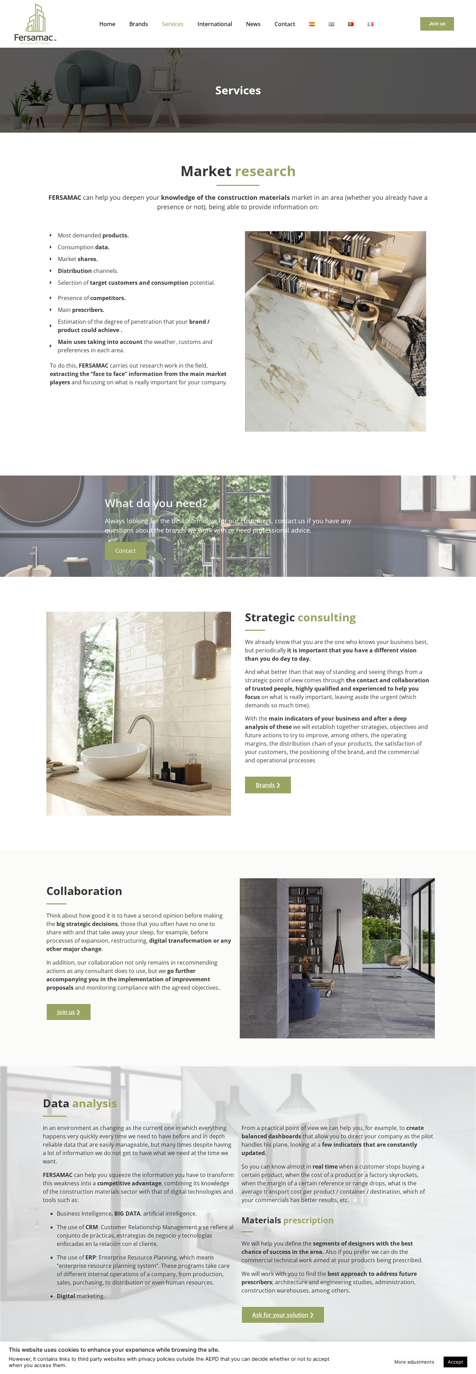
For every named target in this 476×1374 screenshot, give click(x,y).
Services (173, 24)
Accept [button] (455, 1362)
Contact (285, 24)
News (253, 24)
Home (107, 24)
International (215, 24)
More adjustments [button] (414, 1362)
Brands (138, 24)
